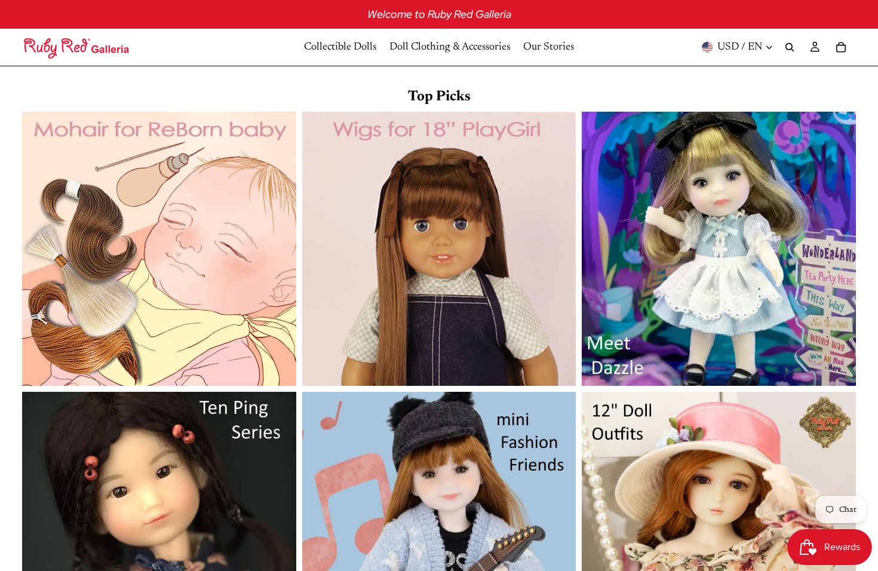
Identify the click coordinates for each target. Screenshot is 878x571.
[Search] (789, 47)
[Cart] (841, 47)
